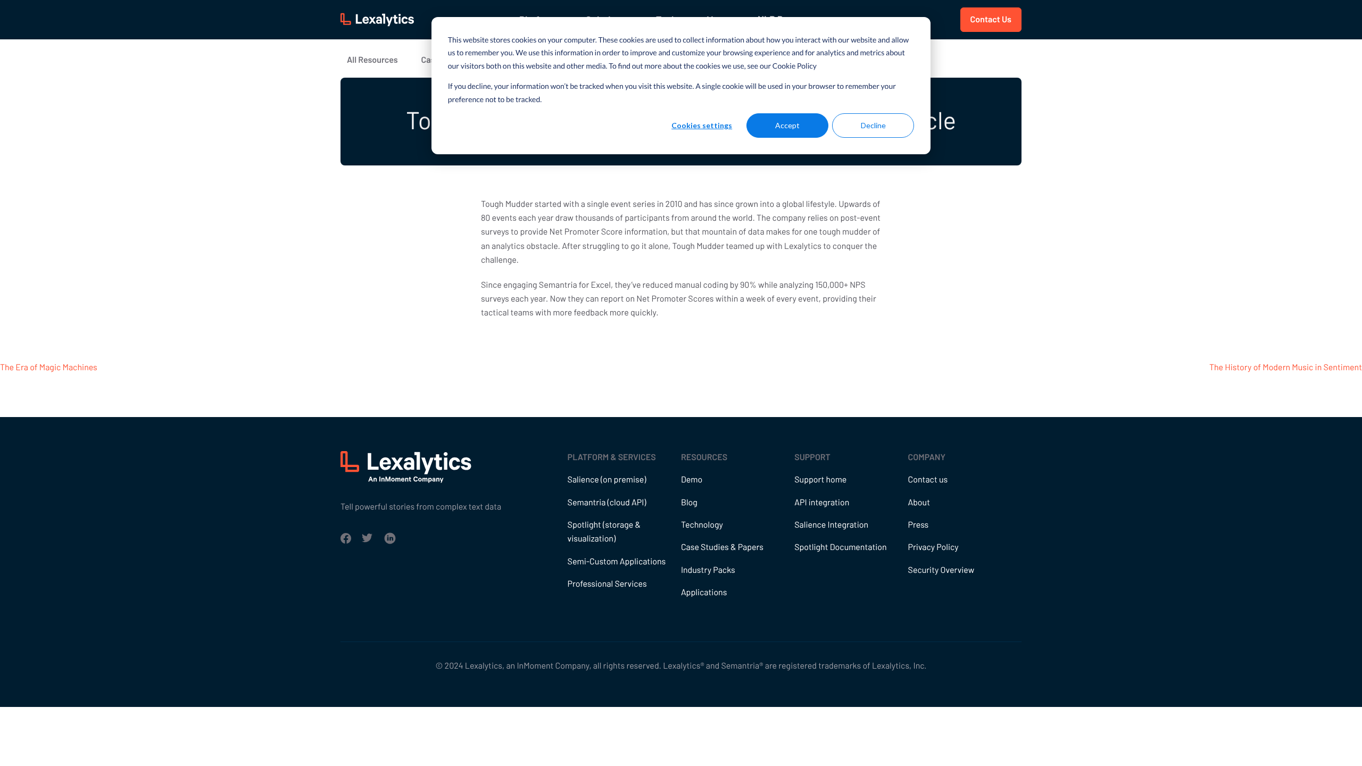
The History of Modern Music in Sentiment (1285, 367)
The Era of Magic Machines (48, 367)
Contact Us (990, 19)
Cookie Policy (795, 65)
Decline (873, 125)
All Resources (372, 60)
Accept (787, 125)
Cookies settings (701, 125)
